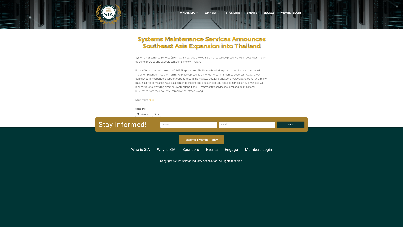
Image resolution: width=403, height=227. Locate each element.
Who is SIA (187, 12)
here (151, 99)
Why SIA (210, 12)
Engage (269, 12)
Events (252, 12)
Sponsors (233, 12)
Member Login (291, 12)
